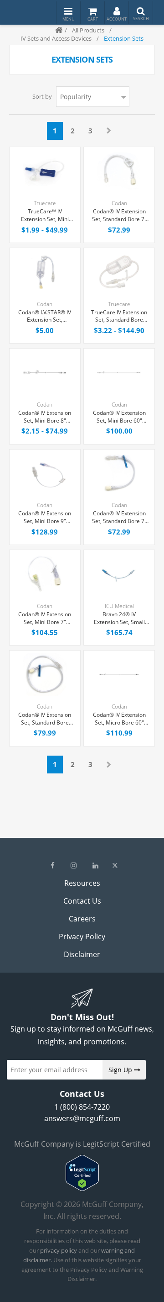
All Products (88, 30)
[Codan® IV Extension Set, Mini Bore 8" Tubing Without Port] (45, 372)
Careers (82, 919)
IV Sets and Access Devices (56, 38)
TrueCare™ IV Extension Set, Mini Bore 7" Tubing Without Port (45, 215)
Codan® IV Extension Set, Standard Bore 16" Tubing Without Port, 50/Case (44, 719)
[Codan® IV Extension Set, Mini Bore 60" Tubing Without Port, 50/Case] (119, 372)
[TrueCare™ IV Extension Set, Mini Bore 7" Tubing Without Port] (45, 171)
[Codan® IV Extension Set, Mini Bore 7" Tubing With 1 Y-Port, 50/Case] (45, 574)
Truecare (45, 203)
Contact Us (82, 901)
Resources (82, 883)
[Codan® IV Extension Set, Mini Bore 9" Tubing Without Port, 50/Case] (45, 473)
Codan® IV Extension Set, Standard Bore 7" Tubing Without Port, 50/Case (119, 215)
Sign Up (121, 1069)
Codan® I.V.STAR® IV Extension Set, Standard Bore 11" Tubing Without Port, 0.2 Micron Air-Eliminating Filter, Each (44, 316)
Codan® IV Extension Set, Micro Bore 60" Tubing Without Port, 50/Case (119, 719)
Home (55, 30)
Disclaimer (82, 954)
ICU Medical (119, 606)
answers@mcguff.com (82, 1118)
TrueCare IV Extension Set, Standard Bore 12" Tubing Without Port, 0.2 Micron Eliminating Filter (119, 316)
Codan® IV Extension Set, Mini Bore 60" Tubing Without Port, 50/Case (119, 417)
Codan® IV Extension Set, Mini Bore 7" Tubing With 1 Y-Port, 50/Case (44, 618)
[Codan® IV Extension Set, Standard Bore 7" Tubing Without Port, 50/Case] (119, 171)
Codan (119, 203)
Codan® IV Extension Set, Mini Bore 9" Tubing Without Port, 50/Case (44, 517)
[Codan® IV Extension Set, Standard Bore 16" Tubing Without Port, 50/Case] (45, 674)
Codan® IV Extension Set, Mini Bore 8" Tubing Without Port (44, 417)
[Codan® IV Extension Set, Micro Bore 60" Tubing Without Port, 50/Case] (119, 674)
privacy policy (58, 1250)
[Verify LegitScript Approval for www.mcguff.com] (82, 1188)
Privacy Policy (82, 937)
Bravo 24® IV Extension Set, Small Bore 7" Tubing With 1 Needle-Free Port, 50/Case (119, 618)
